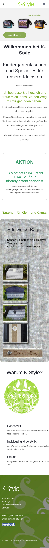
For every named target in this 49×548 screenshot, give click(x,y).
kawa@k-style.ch (15, 519)
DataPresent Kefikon (29, 541)
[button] (44, 4)
